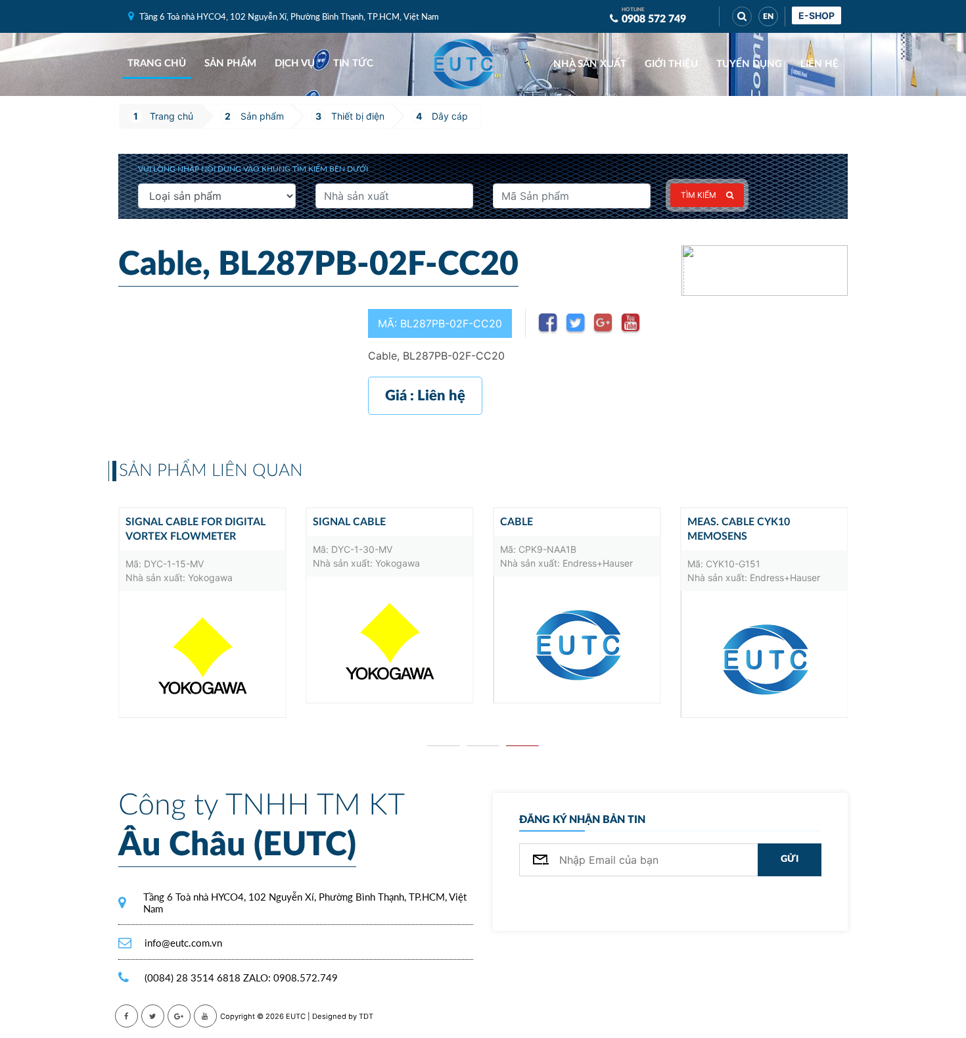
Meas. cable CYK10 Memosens (738, 529)
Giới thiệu (671, 64)
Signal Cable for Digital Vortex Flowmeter (195, 529)
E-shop (816, 15)
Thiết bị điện (357, 116)
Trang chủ (156, 63)
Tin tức (353, 63)
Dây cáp (450, 116)
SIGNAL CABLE (349, 522)
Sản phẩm (230, 63)
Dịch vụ (295, 63)
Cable (516, 522)
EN (768, 16)
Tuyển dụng (749, 64)
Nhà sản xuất (589, 64)
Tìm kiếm (698, 195)
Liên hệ (819, 64)
